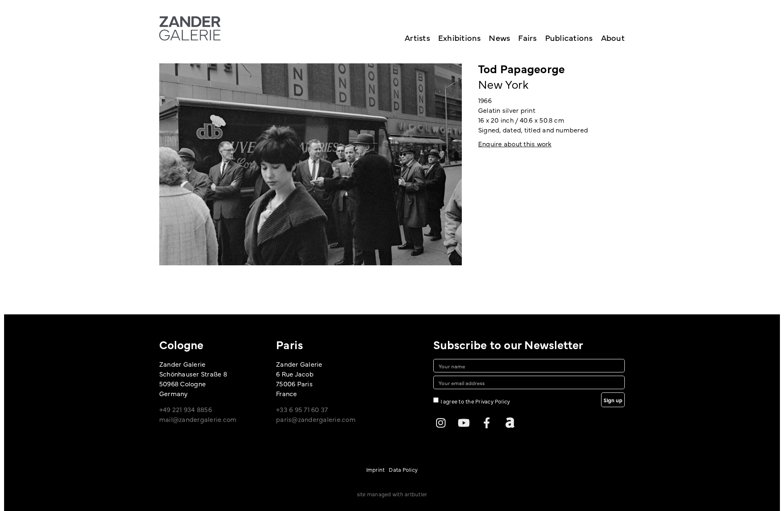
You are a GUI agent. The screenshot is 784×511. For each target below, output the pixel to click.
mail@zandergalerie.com (197, 419)
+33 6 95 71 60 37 (302, 409)
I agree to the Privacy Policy (475, 401)
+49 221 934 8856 (185, 409)
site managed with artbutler (392, 494)
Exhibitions (459, 37)
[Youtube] (464, 422)
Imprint (375, 469)
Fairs (527, 37)
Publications (569, 37)
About (613, 37)
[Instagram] (440, 422)
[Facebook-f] (486, 422)
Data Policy (403, 469)
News (499, 37)
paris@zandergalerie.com (316, 419)
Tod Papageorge (521, 68)
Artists (417, 37)
